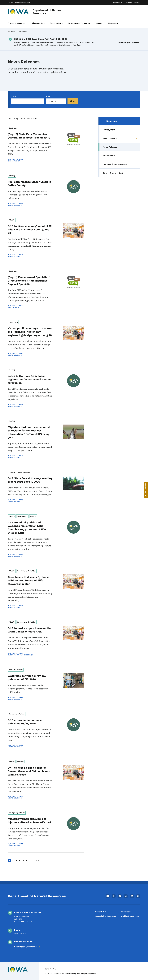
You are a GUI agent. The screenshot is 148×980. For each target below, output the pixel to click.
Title (13, 96)
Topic (48, 96)
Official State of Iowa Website (19, 2)
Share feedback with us (25, 947)
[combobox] (56, 101)
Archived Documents (130, 916)
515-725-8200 (20, 933)
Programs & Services (132, 2)
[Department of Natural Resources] (19, 11)
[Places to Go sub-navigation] (44, 23)
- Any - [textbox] (52, 101)
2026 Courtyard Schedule (128, 42)
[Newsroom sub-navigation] (119, 23)
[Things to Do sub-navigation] (62, 23)
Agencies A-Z (117, 2)
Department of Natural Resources (47, 12)
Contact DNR (100, 912)
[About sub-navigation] (103, 23)
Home (13, 31)
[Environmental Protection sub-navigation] (91, 23)
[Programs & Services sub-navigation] (27, 23)
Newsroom (23, 31)
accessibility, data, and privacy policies (81, 973)
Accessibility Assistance (105, 916)
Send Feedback (51, 969)
